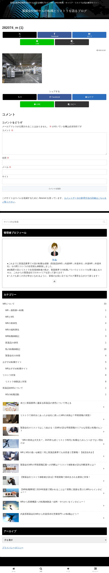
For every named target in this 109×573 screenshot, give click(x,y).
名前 (5, 158)
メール (6, 167)
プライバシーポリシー (12, 548)
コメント (7, 130)
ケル (54, 259)
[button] (72, 42)
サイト (5, 176)
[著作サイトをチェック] (54, 281)
